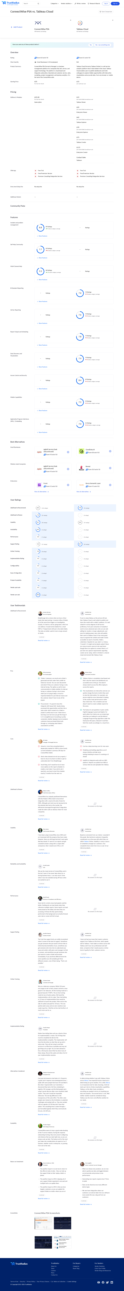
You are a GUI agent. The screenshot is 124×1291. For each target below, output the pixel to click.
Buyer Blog (76, 1268)
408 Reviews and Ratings (40, 31)
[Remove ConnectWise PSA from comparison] (70, 20)
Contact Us (54, 1275)
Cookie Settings (71, 1281)
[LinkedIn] (111, 1282)
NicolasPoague (46, 1124)
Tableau (86, 841)
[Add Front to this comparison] (68, 485)
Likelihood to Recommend (18, 508)
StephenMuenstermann (49, 1072)
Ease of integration (16, 573)
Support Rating (14, 544)
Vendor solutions (66, 3)
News (52, 1273)
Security (22, 1281)
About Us (53, 1266)
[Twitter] (107, 1282)
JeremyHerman (47, 612)
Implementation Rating (17, 558)
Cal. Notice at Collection (58, 1281)
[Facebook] (103, 1282)
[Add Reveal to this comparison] (110, 468)
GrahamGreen (46, 980)
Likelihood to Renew (16, 515)
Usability (13, 522)
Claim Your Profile (100, 1268)
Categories (54, 3)
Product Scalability (15, 580)
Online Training (15, 551)
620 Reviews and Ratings (82, 31)
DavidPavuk (46, 897)
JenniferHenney (47, 933)
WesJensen (46, 829)
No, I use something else (102, 45)
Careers (53, 1270)
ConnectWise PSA (41, 29)
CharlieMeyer (46, 1027)
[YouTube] (98, 1282)
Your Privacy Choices (43, 1281)
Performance (14, 537)
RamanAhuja (88, 672)
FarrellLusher (46, 865)
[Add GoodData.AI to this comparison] (110, 451)
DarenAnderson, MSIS (48, 1163)
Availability (13, 529)
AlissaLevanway (47, 672)
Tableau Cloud (82, 29)
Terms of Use (14, 1281)
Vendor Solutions (99, 1266)
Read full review (43, 640)
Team (52, 1268)
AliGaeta (45, 740)
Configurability (14, 566)
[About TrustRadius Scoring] (35, 58)
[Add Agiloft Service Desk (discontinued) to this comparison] (68, 452)
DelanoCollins (46, 790)
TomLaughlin (88, 1163)
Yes (91, 45)
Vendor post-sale (15, 587)
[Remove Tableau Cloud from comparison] (113, 20)
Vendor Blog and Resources (103, 1270)
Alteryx (86, 1080)
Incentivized (41, 637)
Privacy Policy (31, 1281)
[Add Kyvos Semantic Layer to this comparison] (110, 485)
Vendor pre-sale (15, 595)
